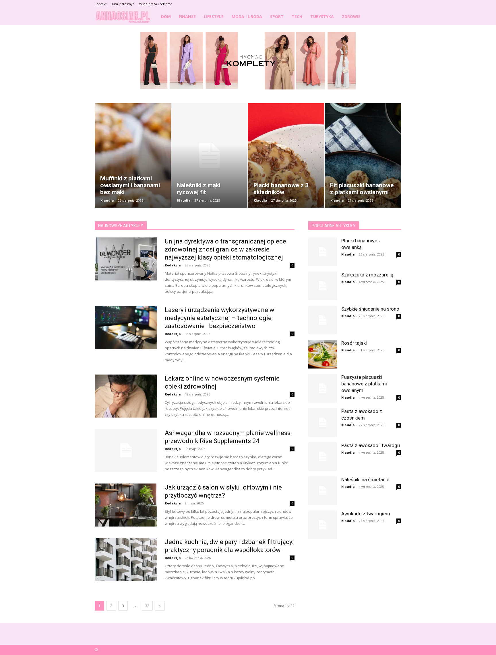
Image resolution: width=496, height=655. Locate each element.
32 (147, 605)
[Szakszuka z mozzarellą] (322, 286)
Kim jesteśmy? (123, 4)
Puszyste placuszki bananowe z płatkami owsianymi (364, 383)
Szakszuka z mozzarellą (367, 275)
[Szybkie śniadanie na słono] (322, 320)
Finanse (187, 16)
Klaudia (107, 200)
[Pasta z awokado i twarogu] (322, 456)
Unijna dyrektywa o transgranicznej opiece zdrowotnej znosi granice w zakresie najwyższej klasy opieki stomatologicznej (225, 249)
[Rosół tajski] (322, 354)
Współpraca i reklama (155, 4)
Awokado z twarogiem (365, 513)
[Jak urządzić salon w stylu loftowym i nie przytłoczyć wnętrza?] (126, 505)
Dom (166, 16)
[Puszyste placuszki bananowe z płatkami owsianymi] (322, 388)
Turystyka (322, 16)
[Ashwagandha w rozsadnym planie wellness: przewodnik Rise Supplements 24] (126, 450)
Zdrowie (351, 16)
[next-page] (160, 606)
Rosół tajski (354, 343)
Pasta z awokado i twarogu (370, 445)
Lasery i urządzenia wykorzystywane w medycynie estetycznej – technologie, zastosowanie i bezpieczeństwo (219, 318)
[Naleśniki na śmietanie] (322, 490)
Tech (297, 16)
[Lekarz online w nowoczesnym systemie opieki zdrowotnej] (126, 396)
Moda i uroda (247, 16)
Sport (277, 16)
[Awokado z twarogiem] (322, 524)
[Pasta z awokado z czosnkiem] (322, 422)
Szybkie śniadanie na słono (370, 309)
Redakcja (173, 265)
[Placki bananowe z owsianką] (322, 251)
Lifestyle (214, 16)
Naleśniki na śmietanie (365, 479)
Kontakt (100, 4)
